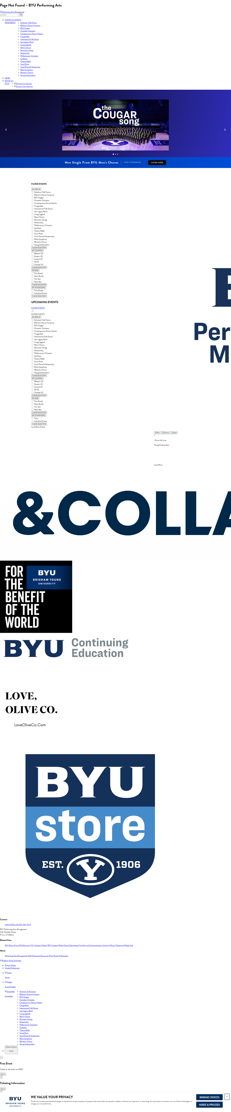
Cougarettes (24, 36)
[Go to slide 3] (117, 154)
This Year (37, 279)
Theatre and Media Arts (124, 945)
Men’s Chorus (25, 47)
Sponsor (29, 86)
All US (36, 261)
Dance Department (71, 945)
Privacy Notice (10, 965)
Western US (38, 253)
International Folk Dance (29, 39)
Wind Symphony (26, 69)
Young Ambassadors (27, 75)
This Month (38, 273)
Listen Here (157, 162)
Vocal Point (24, 64)
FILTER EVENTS (38, 308)
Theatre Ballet (25, 61)
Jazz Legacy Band (26, 42)
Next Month (39, 276)
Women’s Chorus (26, 72)
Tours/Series (38, 290)
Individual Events (40, 293)
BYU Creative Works (56, 945)
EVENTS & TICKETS (13, 20)
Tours (36, 418)
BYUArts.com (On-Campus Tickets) (33, 945)
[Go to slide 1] (113, 154)
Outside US (38, 264)
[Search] (21, 15)
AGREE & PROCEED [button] (209, 1104)
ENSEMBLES (10, 22)
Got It (3, 1074)
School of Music (109, 945)
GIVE (7, 83)
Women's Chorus (40, 242)
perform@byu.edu (12, 924)
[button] (227, 1097)
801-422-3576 (25, 924)
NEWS (7, 78)
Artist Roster (54, 956)
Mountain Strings (26, 50)
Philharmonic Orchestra (29, 56)
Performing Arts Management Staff (18, 956)
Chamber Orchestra (27, 31)
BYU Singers (25, 28)
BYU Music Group (12, 945)
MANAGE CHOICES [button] (209, 1097)
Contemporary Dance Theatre (31, 33)
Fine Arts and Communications (91, 945)
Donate (29, 83)
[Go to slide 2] (115, 154)
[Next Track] (174, 432)
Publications (63, 956)
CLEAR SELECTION (39, 247)
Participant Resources (40, 956)
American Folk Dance (28, 22)
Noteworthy (24, 53)
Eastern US (38, 256)
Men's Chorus (39, 217)
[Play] (157, 432)
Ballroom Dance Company (30, 25)
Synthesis (23, 58)
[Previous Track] (165, 432)
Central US (38, 259)
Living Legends (25, 44)
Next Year (38, 281)
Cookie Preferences (12, 968)
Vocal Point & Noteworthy (30, 67)
